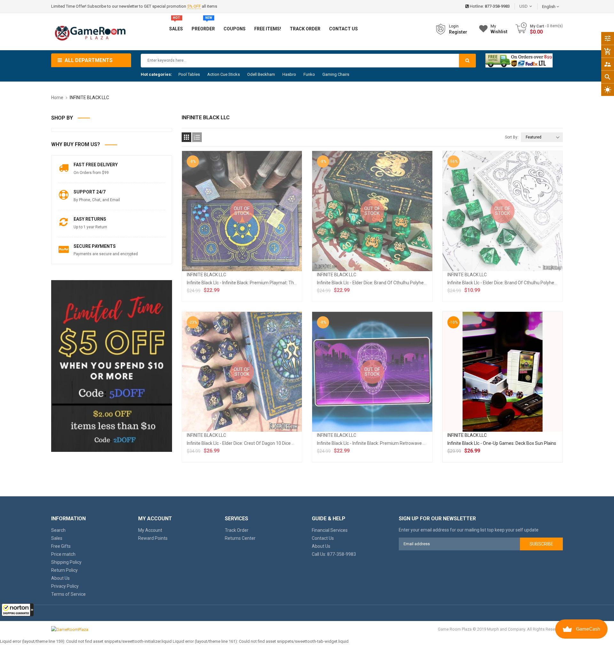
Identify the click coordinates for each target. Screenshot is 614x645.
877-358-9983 (497, 6)
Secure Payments (95, 246)
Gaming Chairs (335, 74)
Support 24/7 (90, 191)
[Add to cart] (502, 392)
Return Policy (64, 570)
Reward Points (153, 538)
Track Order (236, 530)
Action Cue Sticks (223, 74)
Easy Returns (90, 219)
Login (454, 26)
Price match (63, 554)
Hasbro (289, 74)
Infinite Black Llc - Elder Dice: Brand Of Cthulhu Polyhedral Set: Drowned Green (395, 282)
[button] (18, 609)
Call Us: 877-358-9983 (334, 554)
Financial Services (330, 530)
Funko (309, 74)
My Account (150, 530)
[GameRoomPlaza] (69, 629)
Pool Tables (189, 74)
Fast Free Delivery (96, 164)
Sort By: (511, 137)
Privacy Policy (65, 586)
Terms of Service (68, 594)
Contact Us (323, 538)
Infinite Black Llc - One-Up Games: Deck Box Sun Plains (501, 443)
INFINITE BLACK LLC (206, 274)
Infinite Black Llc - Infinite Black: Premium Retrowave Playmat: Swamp (387, 443)
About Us (60, 578)
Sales (56, 538)
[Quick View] (516, 392)
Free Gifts (61, 546)
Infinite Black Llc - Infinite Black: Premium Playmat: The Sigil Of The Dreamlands (266, 282)
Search (58, 530)
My (499, 29)
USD (533, 6)
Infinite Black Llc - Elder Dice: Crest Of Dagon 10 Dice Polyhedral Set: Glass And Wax (270, 443)
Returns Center (240, 538)
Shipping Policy (66, 562)
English (549, 6)
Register (458, 32)
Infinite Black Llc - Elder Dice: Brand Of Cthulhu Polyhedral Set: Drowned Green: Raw (530, 282)
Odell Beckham (261, 74)
